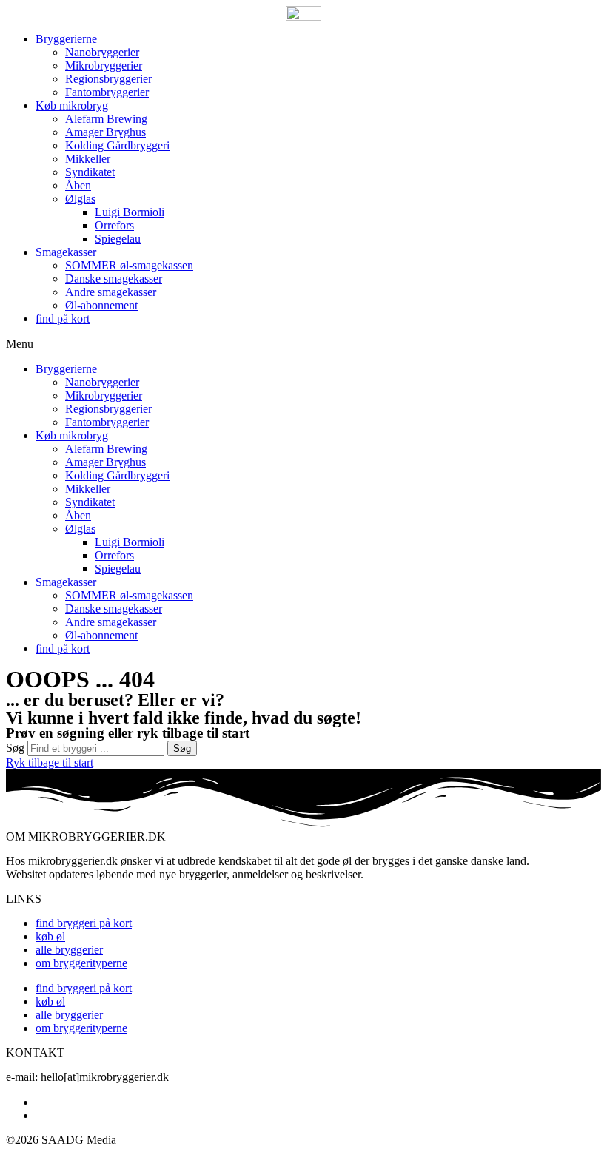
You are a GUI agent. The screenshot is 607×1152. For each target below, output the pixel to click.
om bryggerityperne (81, 963)
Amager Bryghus (105, 132)
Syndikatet (90, 172)
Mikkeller (87, 158)
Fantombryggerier (107, 92)
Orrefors (114, 225)
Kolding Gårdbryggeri (117, 145)
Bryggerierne (66, 39)
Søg (15, 747)
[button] (303, 344)
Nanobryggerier (102, 52)
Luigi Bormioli (129, 212)
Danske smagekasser (113, 278)
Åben (78, 185)
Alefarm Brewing (106, 118)
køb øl (50, 936)
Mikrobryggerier (103, 65)
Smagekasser (66, 252)
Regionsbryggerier (108, 79)
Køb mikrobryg (72, 105)
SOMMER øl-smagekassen (129, 265)
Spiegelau (118, 238)
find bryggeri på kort (84, 923)
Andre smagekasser (110, 292)
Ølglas (80, 198)
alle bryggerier (69, 949)
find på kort (63, 318)
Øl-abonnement (101, 305)
